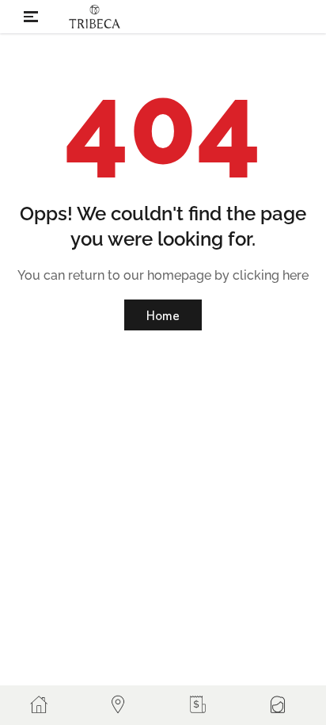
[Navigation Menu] (28, 16)
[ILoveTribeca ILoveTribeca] (94, 17)
